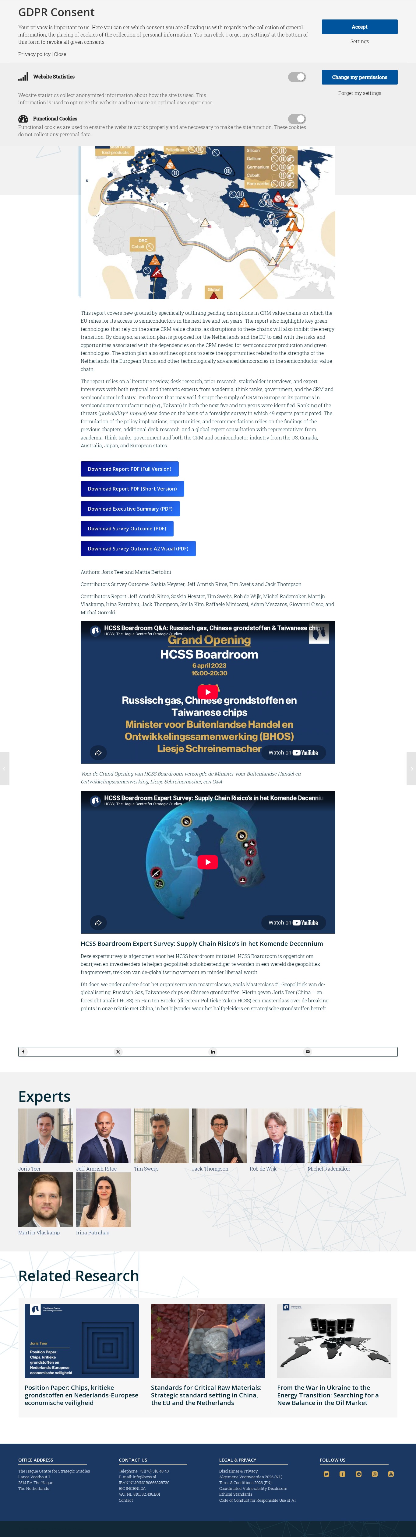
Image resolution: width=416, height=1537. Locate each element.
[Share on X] (118, 1051)
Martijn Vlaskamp (39, 1232)
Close (60, 54)
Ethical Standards (235, 1494)
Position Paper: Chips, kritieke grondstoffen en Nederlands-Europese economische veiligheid (81, 1395)
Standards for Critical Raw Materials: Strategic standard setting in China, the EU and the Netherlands (206, 1395)
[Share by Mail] (307, 1051)
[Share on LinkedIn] (212, 1051)
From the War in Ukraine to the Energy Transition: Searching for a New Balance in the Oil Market (328, 1395)
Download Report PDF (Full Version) (129, 469)
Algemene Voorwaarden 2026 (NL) (251, 1476)
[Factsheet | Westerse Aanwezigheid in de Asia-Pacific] (411, 768)
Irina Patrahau (93, 1232)
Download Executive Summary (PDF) (130, 508)
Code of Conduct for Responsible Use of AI (257, 1500)
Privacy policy (34, 54)
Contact (126, 1500)
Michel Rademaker (329, 1168)
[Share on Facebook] (23, 1051)
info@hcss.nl (144, 1476)
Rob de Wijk (263, 1168)
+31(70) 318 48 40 (154, 1471)
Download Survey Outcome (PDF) (127, 528)
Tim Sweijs (146, 1168)
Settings (360, 41)
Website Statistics (53, 76)
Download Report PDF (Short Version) (132, 488)
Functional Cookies (54, 118)
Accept (360, 26)
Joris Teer (29, 1168)
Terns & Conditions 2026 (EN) (246, 1482)
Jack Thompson (210, 1168)
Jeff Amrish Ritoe (96, 1168)
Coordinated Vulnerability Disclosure (253, 1488)
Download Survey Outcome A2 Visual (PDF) (138, 548)
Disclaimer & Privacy (238, 1471)
